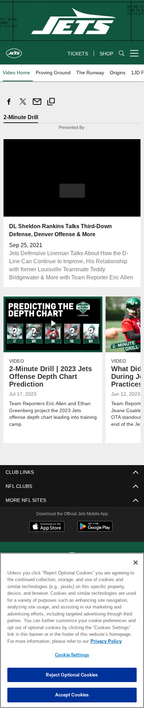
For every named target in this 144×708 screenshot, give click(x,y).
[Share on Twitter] (23, 105)
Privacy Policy (45, 641)
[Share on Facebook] (9, 105)
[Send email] (37, 105)
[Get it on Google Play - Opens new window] (95, 529)
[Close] (135, 562)
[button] (72, 195)
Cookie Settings (72, 655)
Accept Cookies (72, 694)
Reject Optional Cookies (72, 675)
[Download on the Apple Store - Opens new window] (47, 527)
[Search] (121, 53)
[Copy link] (51, 102)
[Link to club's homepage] (14, 50)
